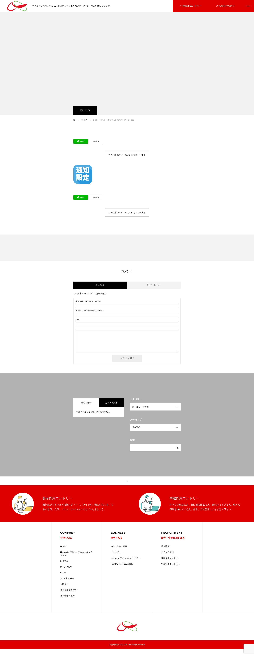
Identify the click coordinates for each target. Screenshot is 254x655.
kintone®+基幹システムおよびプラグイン (76, 553)
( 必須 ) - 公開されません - (89, 310)
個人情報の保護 (67, 596)
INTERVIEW (66, 567)
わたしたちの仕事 (119, 546)
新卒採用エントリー (170, 558)
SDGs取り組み (67, 578)
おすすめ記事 (111, 402)
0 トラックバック (154, 285)
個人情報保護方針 (68, 590)
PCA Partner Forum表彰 (122, 564)
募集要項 (165, 546)
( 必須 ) (88, 301)
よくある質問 (167, 552)
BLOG (63, 572)
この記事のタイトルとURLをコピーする (127, 155)
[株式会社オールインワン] (17, 5)
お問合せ (64, 584)
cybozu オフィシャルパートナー (126, 558)
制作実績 (64, 561)
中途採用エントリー (170, 564)
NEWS (63, 546)
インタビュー (117, 552)
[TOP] (127, 480)
